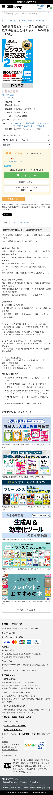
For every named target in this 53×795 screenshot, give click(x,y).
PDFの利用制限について (13, 135)
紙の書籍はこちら (26, 182)
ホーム (4, 21)
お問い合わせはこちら (13, 730)
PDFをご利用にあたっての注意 (15, 140)
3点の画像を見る (8, 95)
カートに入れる (27, 175)
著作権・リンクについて (9, 749)
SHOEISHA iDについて (9, 755)
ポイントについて (11, 721)
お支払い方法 (9, 633)
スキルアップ (27, 126)
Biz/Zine (33, 785)
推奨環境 (6, 145)
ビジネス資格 (39, 126)
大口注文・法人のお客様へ (15, 726)
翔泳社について (7, 752)
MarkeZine (34, 782)
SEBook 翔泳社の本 (10, 782)
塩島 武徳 (6, 97)
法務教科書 (29, 123)
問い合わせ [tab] (24, 222)
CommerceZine (21, 785)
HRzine (5, 788)
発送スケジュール (11, 675)
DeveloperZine (35, 788)
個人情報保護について (9, 747)
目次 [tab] (14, 222)
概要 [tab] (6, 222)
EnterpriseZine (8, 785)
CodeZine (23, 782)
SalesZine (42, 785)
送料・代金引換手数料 (13, 624)
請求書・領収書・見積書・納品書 (17, 717)
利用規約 (5, 741)
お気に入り (14, 199)
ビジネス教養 (41, 123)
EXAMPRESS (19, 123)
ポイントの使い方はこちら (13, 161)
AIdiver (25, 788)
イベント (47, 788)
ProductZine (15, 788)
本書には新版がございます (26, 189)
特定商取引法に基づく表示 (10, 744)
